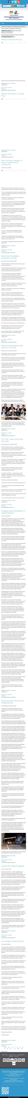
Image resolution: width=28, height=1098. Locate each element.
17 (22, 1047)
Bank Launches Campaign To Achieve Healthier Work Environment (11, 162)
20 (9, 1048)
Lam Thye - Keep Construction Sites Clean (12, 440)
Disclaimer (11, 1056)
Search (13, 5)
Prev (9, 1047)
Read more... (4, 88)
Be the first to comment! (6, 87)
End (22, 1048)
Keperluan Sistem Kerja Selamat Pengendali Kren (12, 702)
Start (5, 1047)
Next (18, 1048)
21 (12, 1048)
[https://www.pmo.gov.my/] (8, 1060)
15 (17, 1047)
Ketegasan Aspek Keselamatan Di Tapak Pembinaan (13, 512)
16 (19, 1047)
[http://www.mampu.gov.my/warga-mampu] (13, 1063)
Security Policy (12, 1054)
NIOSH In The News (11, 83)
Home (2, 30)
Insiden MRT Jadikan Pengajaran (12, 866)
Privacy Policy (4, 1054)
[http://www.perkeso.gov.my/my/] (23, 1060)
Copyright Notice (20, 1054)
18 (4, 1048)
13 (11, 1047)
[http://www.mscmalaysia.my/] (12, 1060)
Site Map (17, 1056)
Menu (2, 23)
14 (14, 1047)
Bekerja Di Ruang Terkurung (11, 39)
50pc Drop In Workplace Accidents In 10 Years (10, 257)
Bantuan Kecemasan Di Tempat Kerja (12, 95)
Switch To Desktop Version (14, 1097)
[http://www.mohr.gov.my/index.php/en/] (15, 1060)
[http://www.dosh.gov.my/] (19, 1060)
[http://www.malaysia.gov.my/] (4, 1060)
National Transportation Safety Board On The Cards (12, 346)
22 (15, 1048)
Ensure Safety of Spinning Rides (12, 941)
